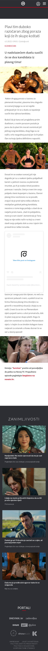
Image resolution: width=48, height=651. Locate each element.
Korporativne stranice (24, 648)
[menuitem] (38, 4)
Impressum (14, 642)
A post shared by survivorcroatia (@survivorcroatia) (25, 285)
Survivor (17, 368)
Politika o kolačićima (24, 646)
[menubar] (38, 4)
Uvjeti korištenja (30, 642)
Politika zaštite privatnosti (24, 644)
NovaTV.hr (24, 3)
